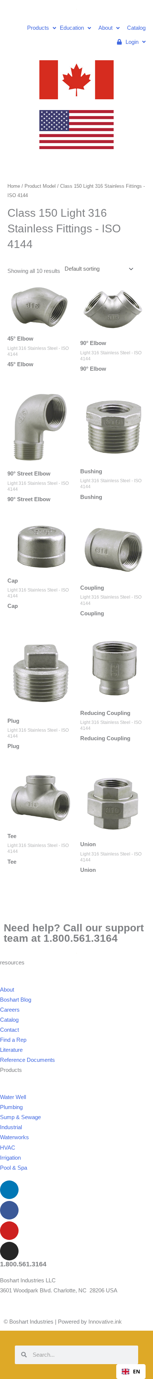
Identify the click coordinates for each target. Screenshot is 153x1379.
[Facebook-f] (9, 1210)
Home (13, 186)
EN (136, 1371)
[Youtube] (9, 1230)
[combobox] (131, 1371)
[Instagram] (9, 1251)
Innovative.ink (105, 1322)
